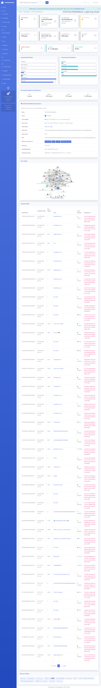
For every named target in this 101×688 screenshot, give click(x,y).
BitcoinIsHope (57, 637)
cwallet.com (57, 467)
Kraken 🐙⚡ (57, 619)
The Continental (58, 592)
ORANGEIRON (57, 565)
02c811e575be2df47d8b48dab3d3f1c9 (64, 511)
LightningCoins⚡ (58, 655)
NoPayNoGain (31, 678)
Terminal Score (26, 149)
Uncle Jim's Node (58, 323)
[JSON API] (82, 2)
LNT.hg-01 (59, 681)
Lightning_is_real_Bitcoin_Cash (62, 538)
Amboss (48, 141)
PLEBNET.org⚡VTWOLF (41, 681)
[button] (96, 2)
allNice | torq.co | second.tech (62, 529)
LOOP (55, 458)
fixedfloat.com (58, 216)
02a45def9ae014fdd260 (60, 646)
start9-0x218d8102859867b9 (86, 678)
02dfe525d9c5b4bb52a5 (61, 431)
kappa (55, 476)
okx (55, 243)
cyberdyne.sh (57, 359)
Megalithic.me (57, 270)
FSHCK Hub (39, 678)
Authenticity (57, 422)
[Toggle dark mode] (88, 2)
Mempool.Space (66, 141)
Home (20, 11)
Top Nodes (26, 11)
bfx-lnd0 (56, 315)
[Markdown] (85, 2)
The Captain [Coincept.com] (61, 574)
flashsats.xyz (57, 377)
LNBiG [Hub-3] (58, 234)
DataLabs (23, 678)
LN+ (58, 141)
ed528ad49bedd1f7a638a (61, 440)
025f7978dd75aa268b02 (27, 681)
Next (64, 666)
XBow (75, 678)
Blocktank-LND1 (58, 485)
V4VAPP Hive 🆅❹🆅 (49, 678)
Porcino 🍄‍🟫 (57, 332)
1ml (54, 141)
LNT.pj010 (52, 681)
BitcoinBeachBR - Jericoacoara (64, 678)
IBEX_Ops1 (56, 556)
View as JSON (49, 126)
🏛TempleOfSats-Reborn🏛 (61, 520)
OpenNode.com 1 (58, 449)
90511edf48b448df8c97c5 (61, 628)
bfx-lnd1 (56, 297)
